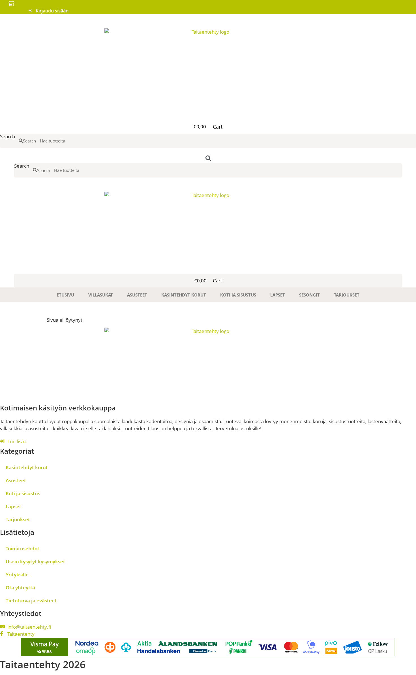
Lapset (277, 295)
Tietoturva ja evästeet (31, 600)
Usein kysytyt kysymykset (35, 561)
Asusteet (137, 295)
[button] (208, 115)
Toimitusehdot (22, 548)
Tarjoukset (346, 295)
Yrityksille (17, 574)
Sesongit (309, 295)
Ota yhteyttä (20, 587)
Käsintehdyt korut (183, 295)
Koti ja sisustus (238, 295)
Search (7, 137)
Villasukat (100, 295)
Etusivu (65, 295)
